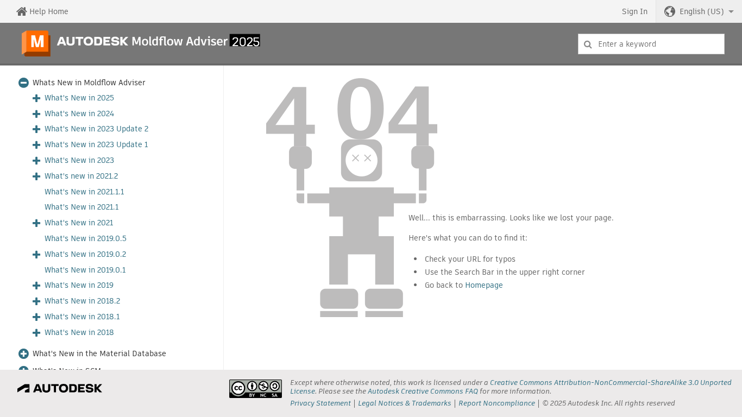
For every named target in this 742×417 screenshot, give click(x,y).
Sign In (634, 11)
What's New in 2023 (79, 160)
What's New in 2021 (79, 223)
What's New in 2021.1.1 (84, 192)
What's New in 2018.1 (82, 316)
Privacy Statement (320, 403)
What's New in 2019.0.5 (86, 238)
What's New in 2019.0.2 (85, 254)
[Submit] (588, 44)
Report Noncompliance (496, 403)
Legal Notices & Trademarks (404, 403)
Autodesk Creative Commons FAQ (423, 391)
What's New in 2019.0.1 (85, 270)
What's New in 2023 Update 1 (96, 144)
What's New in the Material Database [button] (99, 353)
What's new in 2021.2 (81, 176)
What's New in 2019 (79, 285)
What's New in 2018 (79, 332)
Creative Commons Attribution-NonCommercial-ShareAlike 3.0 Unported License (511, 386)
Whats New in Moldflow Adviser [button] (89, 82)
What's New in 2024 (79, 113)
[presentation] (255, 389)
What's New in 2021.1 (81, 207)
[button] (699, 11)
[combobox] (651, 44)
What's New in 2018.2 (82, 301)
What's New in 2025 (79, 98)
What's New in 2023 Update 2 (96, 129)
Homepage (484, 285)
